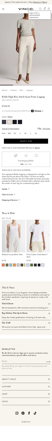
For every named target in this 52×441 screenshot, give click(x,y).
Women (4, 90)
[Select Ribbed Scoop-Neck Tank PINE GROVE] (22, 265)
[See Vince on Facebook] (29, 413)
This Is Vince (8, 288)
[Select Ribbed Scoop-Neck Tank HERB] (7, 265)
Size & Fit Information (10, 128)
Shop (5, 394)
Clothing (13, 90)
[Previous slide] (2, 49)
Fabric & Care (7, 195)
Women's (37, 2)
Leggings (29, 90)
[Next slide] (50, 49)
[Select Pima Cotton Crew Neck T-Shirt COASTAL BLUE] (35, 265)
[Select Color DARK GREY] (4, 122)
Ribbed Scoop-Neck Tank (12, 254)
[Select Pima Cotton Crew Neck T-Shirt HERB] (31, 265)
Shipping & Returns (10, 200)
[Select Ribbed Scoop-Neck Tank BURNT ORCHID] (3, 265)
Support (6, 386)
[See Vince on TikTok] (35, 413)
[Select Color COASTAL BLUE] (20, 122)
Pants (21, 90)
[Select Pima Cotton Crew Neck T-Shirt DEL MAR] (28, 265)
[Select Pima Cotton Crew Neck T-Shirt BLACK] (39, 265)
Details (4, 189)
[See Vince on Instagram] (16, 413)
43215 (37, 148)
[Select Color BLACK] (14, 122)
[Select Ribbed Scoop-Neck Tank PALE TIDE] (18, 265)
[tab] (21, 164)
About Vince (9, 379)
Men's (44, 2)
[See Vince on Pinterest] (22, 413)
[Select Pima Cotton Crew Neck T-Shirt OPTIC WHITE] (42, 265)
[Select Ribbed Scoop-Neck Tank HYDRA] (10, 265)
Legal (5, 401)
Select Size (26, 141)
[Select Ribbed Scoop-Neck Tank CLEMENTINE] (14, 265)
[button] (44, 9)
